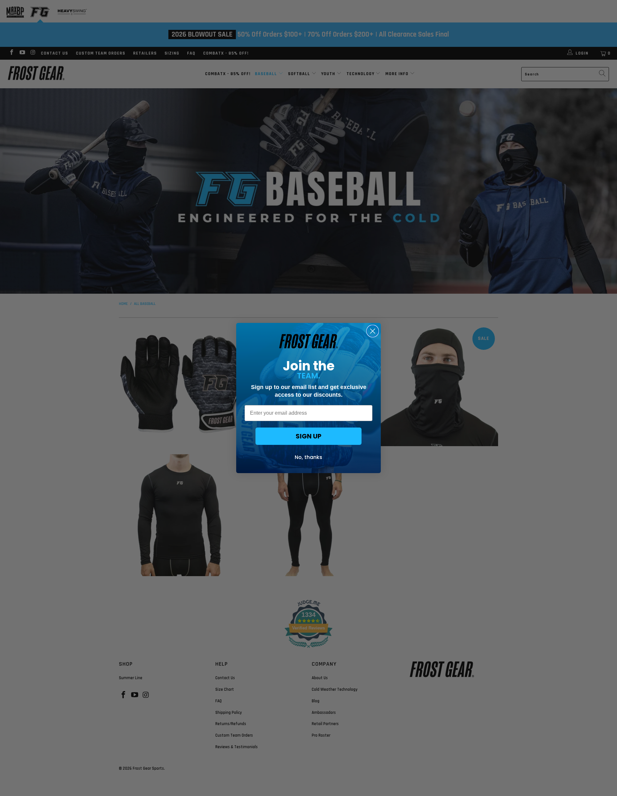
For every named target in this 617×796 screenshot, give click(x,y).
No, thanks (308, 457)
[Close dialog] (372, 331)
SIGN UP (308, 436)
